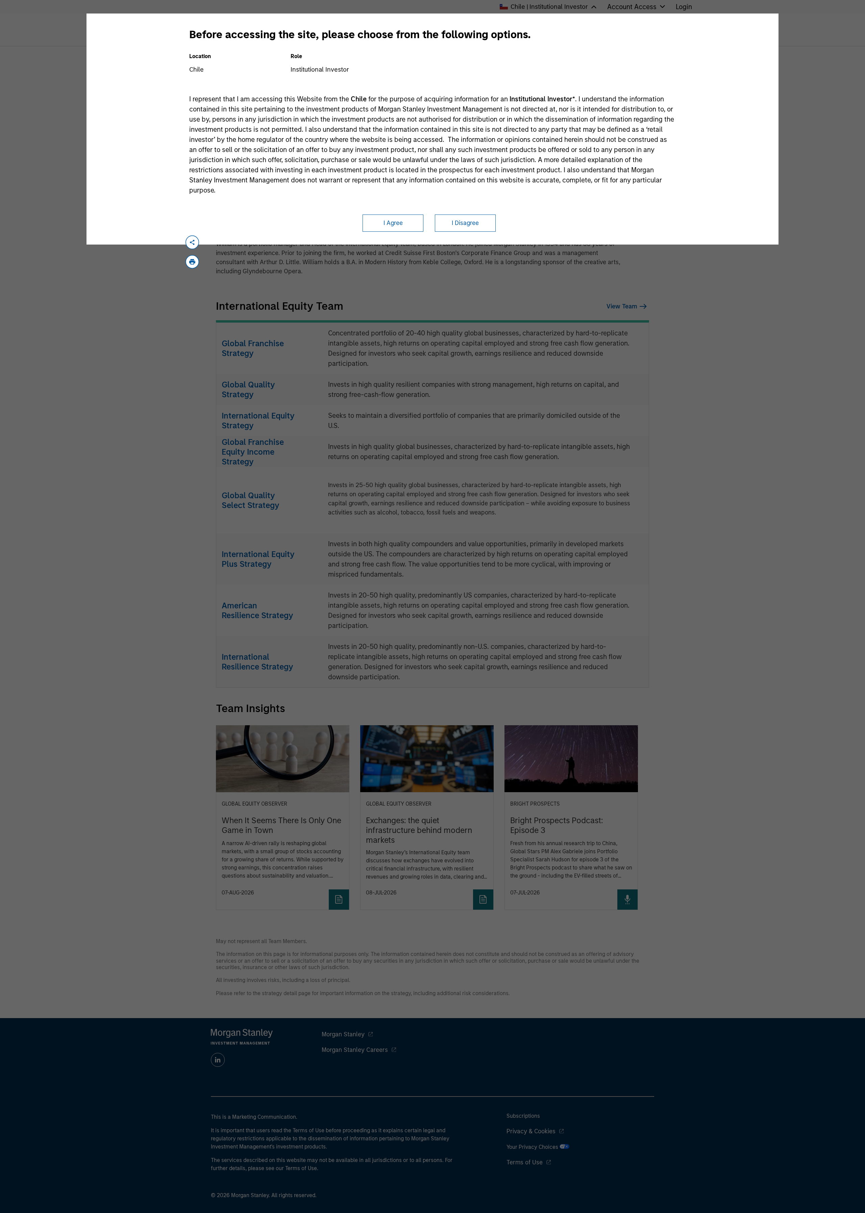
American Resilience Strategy (257, 610)
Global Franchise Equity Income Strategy (253, 451)
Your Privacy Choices (533, 1147)
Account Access (632, 7)
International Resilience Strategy (257, 662)
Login (684, 7)
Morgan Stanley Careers (355, 1050)
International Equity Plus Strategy (258, 559)
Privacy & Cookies (530, 1131)
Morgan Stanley (343, 1034)
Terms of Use (524, 1162)
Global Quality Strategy (248, 389)
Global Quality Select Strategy (250, 500)
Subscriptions (523, 1116)
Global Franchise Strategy (253, 348)
